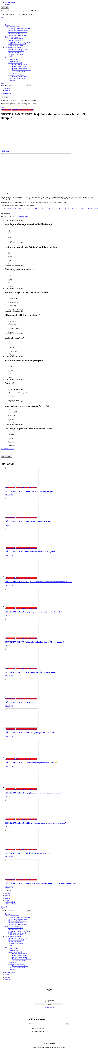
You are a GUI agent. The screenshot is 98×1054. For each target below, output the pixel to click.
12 (20, 208)
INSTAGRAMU (23, 217)
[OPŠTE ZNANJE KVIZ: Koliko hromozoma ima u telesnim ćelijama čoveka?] (51, 809)
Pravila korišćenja (10, 902)
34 (70, 208)
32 (66, 208)
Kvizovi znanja (13, 61)
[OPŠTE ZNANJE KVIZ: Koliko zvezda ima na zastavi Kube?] (51, 477)
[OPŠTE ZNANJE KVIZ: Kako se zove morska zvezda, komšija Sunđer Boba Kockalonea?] (51, 869)
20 (38, 208)
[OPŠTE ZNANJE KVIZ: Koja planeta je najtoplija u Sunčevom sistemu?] (51, 778)
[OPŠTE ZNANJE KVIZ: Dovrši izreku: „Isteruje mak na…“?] (51, 507)
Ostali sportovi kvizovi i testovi (21, 70)
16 (29, 208)
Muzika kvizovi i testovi (15, 33)
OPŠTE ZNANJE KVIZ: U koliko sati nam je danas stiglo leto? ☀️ (31, 763)
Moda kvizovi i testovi (15, 52)
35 (72, 208)
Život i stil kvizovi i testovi (13, 47)
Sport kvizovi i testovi (15, 63)
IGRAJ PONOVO (6, 456)
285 (2, 210)
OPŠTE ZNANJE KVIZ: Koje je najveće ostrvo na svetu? (27, 853)
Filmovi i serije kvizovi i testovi (17, 32)
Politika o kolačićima (11, 904)
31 (63, 208)
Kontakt (7, 4)
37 (77, 208)
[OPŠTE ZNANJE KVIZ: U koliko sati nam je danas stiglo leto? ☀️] (51, 748)
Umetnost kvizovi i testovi (16, 45)
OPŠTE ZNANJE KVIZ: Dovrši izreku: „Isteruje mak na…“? (29, 521)
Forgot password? (49, 1008)
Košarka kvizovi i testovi (19, 68)
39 (82, 208)
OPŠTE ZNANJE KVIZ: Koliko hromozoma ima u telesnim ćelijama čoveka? (35, 823)
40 (84, 208)
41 (86, 208)
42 (88, 208)
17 (31, 208)
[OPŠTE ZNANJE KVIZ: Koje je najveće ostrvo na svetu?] (51, 839)
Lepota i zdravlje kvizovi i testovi (18, 49)
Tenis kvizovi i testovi (18, 71)
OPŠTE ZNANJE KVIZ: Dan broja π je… (21, 702)
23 (45, 208)
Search (29, 85)
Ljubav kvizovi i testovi (15, 54)
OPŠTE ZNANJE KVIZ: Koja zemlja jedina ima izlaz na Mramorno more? (34, 642)
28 (56, 208)
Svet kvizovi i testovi (14, 40)
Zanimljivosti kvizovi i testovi (17, 35)
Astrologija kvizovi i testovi (16, 75)
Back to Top (4, 907)
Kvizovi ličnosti (13, 59)
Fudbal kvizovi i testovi (19, 66)
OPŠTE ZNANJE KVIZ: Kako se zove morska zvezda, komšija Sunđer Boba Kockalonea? (40, 883)
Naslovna (7, 25)
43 (91, 208)
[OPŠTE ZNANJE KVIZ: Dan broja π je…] (51, 688)
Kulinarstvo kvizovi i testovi (16, 78)
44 (93, 208)
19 (36, 208)
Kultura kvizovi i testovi (12, 37)
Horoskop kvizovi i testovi (20, 77)
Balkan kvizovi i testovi (15, 39)
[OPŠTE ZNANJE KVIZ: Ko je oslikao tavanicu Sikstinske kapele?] (51, 658)
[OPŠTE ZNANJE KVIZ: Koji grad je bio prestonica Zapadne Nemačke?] (51, 597)
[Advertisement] (49, 135)
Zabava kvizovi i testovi (12, 26)
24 (47, 208)
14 (24, 208)
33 (68, 208)
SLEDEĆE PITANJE (7, 449)
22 (43, 208)
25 (49, 208)
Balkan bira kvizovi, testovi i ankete (19, 28)
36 (75, 208)
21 (40, 208)
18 (33, 208)
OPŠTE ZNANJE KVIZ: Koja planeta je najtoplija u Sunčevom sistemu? (33, 793)
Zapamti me (50, 1001)
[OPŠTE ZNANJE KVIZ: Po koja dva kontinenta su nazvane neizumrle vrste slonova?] (51, 567)
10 (15, 208)
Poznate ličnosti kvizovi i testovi (18, 30)
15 (26, 208)
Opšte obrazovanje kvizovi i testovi (19, 42)
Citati (10, 56)
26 (52, 208)
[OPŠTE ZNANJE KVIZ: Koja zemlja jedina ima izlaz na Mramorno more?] (51, 628)
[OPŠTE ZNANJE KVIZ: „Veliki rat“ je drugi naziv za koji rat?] (51, 718)
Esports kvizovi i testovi (19, 64)
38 (79, 208)
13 (22, 208)
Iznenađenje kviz (10, 2)
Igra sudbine (12, 73)
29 (59, 208)
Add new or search (46, 1024)
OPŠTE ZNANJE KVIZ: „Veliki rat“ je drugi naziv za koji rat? (30, 733)
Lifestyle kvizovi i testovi (16, 51)
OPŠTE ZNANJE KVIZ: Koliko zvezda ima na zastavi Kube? (29, 491)
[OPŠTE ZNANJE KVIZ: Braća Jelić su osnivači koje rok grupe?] (51, 537)
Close (2, 909)
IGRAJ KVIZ (9, 495)
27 (54, 208)
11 (17, 208)
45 (95, 208)
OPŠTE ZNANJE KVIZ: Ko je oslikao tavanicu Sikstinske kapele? (31, 672)
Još (6, 58)
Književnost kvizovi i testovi (17, 44)
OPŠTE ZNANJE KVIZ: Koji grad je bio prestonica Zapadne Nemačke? (33, 612)
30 (61, 208)
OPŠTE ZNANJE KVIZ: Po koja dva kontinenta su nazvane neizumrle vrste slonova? (38, 582)
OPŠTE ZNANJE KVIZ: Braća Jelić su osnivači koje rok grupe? (30, 552)
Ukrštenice (11, 80)
